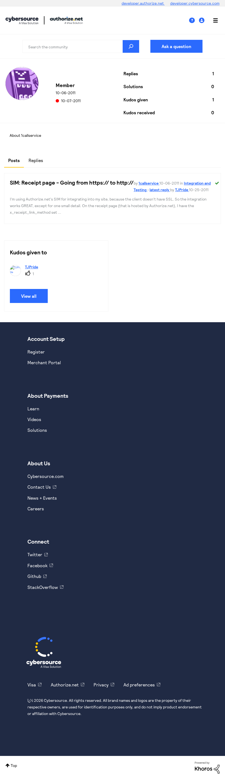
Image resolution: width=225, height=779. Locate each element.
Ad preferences (139, 684)
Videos (34, 419)
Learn (33, 408)
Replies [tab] (36, 160)
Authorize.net (65, 684)
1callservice (149, 183)
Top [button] (14, 765)
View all (28, 296)
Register (36, 351)
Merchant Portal (44, 362)
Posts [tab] (14, 160)
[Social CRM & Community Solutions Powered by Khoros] (207, 767)
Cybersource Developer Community (21, 20)
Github (34, 576)
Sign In (202, 20)
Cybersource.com (45, 476)
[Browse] (213, 20)
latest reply (160, 189)
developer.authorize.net (143, 3)
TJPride (182, 189)
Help (194, 20)
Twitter (34, 554)
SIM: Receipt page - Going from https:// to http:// (72, 182)
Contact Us (39, 486)
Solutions (37, 430)
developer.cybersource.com (195, 3)
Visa (31, 684)
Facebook (37, 565)
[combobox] (80, 46)
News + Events (42, 497)
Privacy (101, 684)
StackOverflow (42, 587)
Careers (35, 508)
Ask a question (176, 46)
